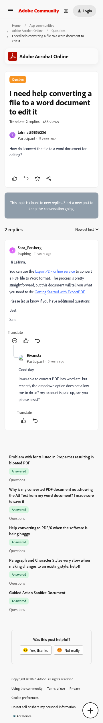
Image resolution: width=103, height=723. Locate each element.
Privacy (75, 688)
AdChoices (24, 716)
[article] (51, 295)
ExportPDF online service (55, 271)
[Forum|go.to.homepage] (38, 11)
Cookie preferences (25, 697)
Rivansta (34, 355)
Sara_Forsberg (29, 247)
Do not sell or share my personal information (43, 707)
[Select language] (66, 10)
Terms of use (56, 688)
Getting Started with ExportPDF (60, 291)
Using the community (27, 688)
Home (16, 25)
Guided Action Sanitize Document (37, 592)
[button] (10, 12)
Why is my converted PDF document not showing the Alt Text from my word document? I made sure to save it (51, 495)
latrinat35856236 (32, 132)
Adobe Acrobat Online (27, 30)
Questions (59, 30)
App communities (41, 25)
